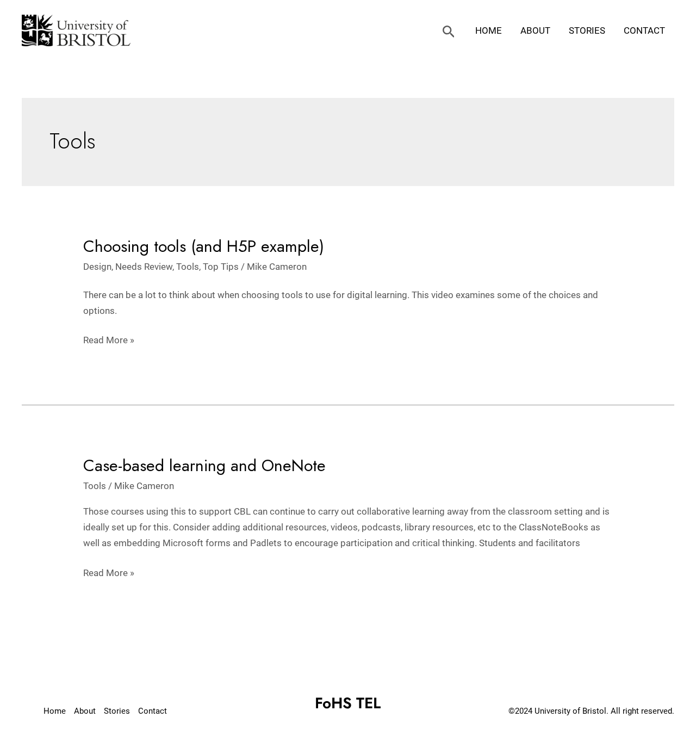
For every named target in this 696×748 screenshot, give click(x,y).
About (535, 30)
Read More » (108, 341)
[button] (449, 32)
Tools (187, 266)
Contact (644, 30)
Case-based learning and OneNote (204, 465)
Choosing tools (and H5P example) (203, 246)
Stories (587, 30)
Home (488, 30)
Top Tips (221, 266)
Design (97, 266)
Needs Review (143, 266)
